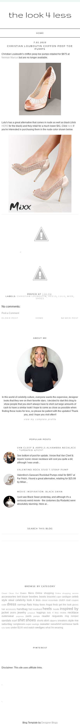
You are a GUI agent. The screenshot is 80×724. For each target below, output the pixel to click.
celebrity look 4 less (28, 600)
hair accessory (9, 609)
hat (30, 609)
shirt (21, 620)
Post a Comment (10, 313)
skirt (46, 620)
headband (37, 609)
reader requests (52, 615)
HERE (5, 126)
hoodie (56, 609)
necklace (73, 612)
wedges (40, 627)
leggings (41, 612)
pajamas (20, 616)
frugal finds (52, 604)
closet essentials (50, 600)
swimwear (67, 624)
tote (3, 628)
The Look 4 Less (40, 14)
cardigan (66, 596)
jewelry (21, 612)
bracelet (51, 596)
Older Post (10, 318)
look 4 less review (56, 612)
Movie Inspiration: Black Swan (40, 491)
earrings (21, 604)
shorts (40, 620)
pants (28, 616)
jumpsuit (31, 613)
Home (40, 33)
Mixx (70, 296)
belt (19, 596)
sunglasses (19, 624)
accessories (9, 596)
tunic (8, 627)
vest (25, 627)
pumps (36, 616)
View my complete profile (40, 419)
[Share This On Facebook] (20, 253)
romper (74, 616)
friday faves (39, 604)
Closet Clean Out (10, 593)
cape (58, 597)
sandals (6, 620)
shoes (40, 298)
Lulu (61, 296)
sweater (45, 623)
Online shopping (44, 593)
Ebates (23, 593)
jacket (5, 612)
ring (67, 616)
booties (33, 596)
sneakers (62, 620)
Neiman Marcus (10, 57)
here (70, 126)
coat (68, 600)
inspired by (69, 609)
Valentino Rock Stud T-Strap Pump (42, 469)
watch (31, 627)
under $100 (17, 627)
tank (75, 623)
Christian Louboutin (32, 296)
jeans (13, 612)
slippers (53, 620)
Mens (31, 593)
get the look (65, 604)
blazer (25, 596)
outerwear (8, 615)
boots (42, 596)
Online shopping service (66, 593)
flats (29, 604)
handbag (22, 608)
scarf (14, 620)
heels (52, 296)
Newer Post (69, 318)
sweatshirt (55, 624)
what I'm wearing (54, 627)
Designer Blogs (49, 722)
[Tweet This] (41, 253)
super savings (32, 624)
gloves (75, 604)
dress (11, 604)
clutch (62, 600)
